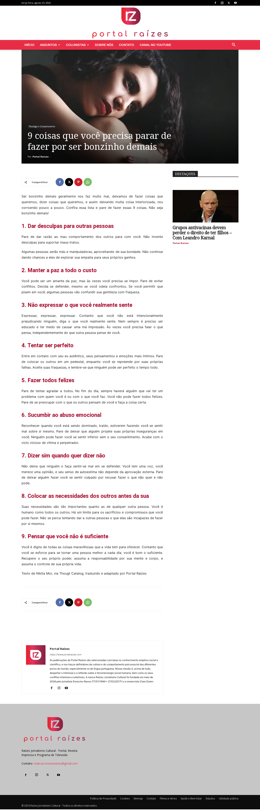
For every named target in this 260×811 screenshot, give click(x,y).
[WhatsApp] (88, 182)
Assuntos (48, 44)
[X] (229, 3)
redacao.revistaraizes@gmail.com (56, 763)
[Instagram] (222, 3)
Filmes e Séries (168, 798)
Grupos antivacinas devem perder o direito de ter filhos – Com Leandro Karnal (202, 232)
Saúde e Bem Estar (191, 798)
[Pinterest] (78, 182)
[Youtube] (235, 3)
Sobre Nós (104, 44)
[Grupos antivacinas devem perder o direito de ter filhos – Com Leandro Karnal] (205, 206)
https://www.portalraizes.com (65, 654)
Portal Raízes (40, 156)
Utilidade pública (228, 798)
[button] (233, 45)
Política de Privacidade (103, 798)
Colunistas (76, 44)
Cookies (125, 798)
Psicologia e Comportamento (42, 126)
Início (29, 44)
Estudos (210, 798)
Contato (126, 44)
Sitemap (138, 798)
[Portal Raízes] (130, 23)
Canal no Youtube (155, 44)
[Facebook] (215, 3)
